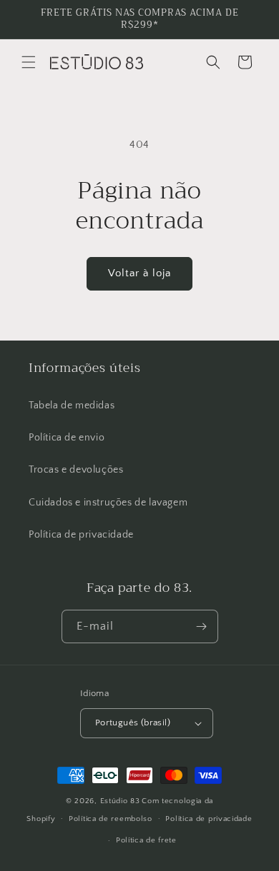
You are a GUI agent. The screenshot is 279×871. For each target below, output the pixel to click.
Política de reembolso (110, 819)
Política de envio (66, 437)
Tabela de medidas (71, 405)
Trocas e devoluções (76, 469)
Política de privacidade (81, 534)
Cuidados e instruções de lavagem (108, 502)
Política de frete (146, 840)
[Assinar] (201, 626)
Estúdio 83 (120, 801)
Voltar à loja (139, 273)
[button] (28, 62)
